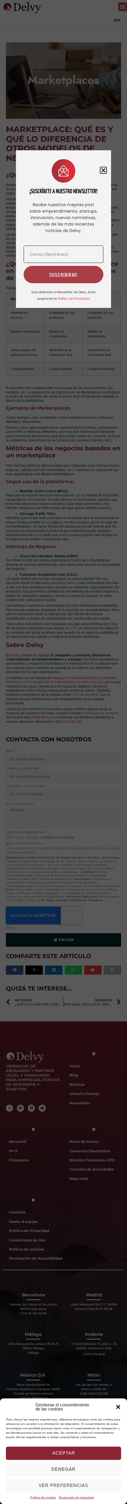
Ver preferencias (63, 1485)
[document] (63, 752)
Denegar (63, 1469)
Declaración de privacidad (76, 1497)
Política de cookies (43, 1497)
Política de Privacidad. (74, 298)
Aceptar (63, 1452)
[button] (118, 1407)
